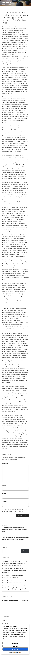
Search (4, 547)
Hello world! (24, 600)
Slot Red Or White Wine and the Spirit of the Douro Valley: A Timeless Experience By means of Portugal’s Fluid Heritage (14, 563)
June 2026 (5, 620)
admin (15, 10)
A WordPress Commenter (10, 600)
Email (4, 493)
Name (4, 485)
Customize (15, 643)
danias (6, 2)
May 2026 (5, 624)
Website (4, 501)
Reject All (15, 646)
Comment (5, 463)
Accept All (15, 649)
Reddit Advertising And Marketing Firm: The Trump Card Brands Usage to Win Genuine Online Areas (14, 570)
